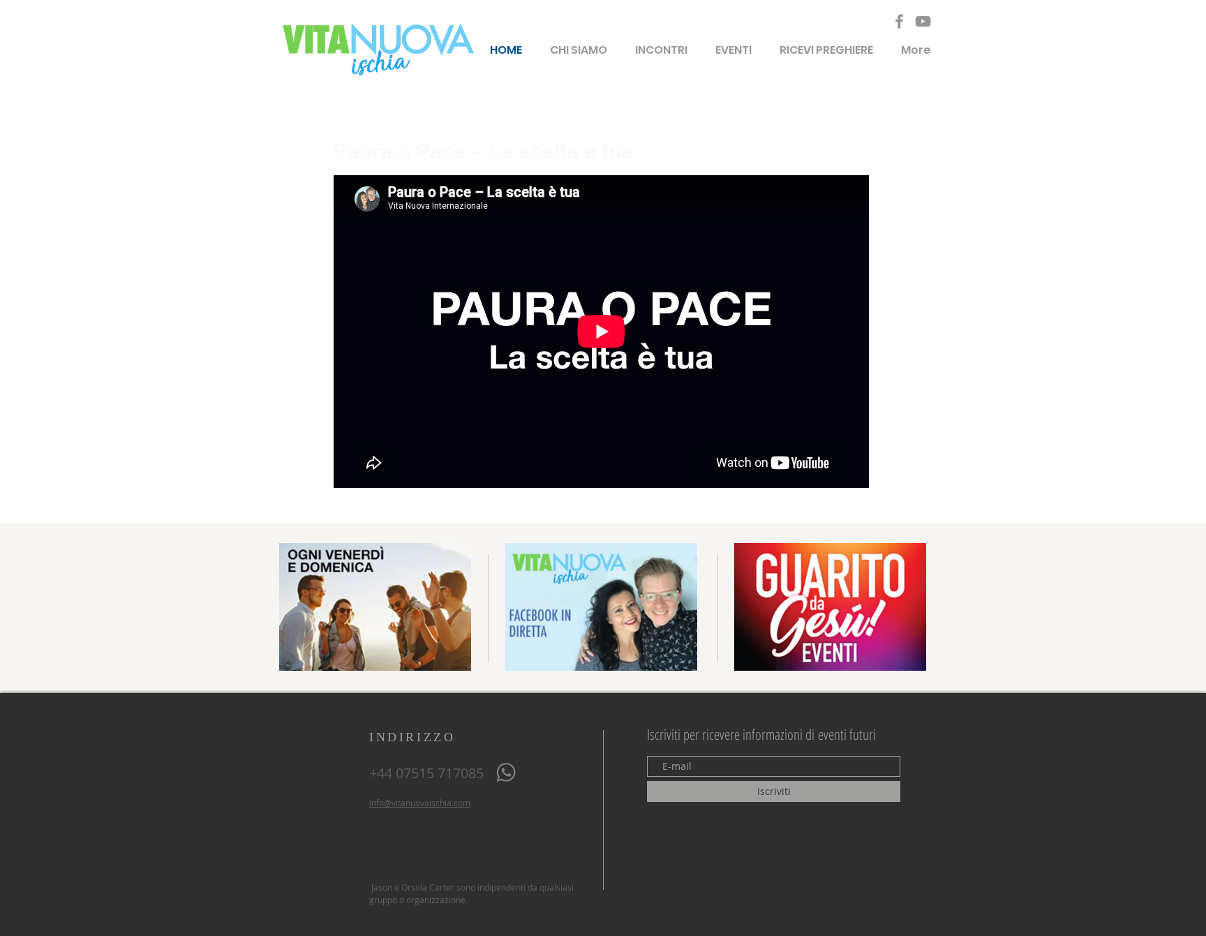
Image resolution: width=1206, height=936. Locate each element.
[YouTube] (923, 21)
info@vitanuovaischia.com (419, 802)
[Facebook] (899, 21)
